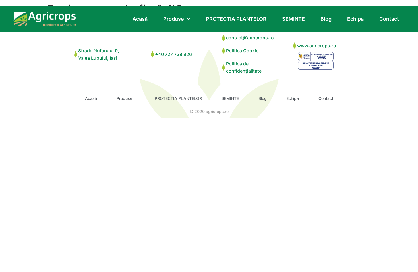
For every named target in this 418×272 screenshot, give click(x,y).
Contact (389, 19)
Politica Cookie (242, 50)
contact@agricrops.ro (250, 37)
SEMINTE (293, 19)
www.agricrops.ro (316, 45)
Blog (326, 19)
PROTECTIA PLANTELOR (236, 19)
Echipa (355, 19)
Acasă (140, 19)
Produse (173, 19)
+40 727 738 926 (173, 54)
